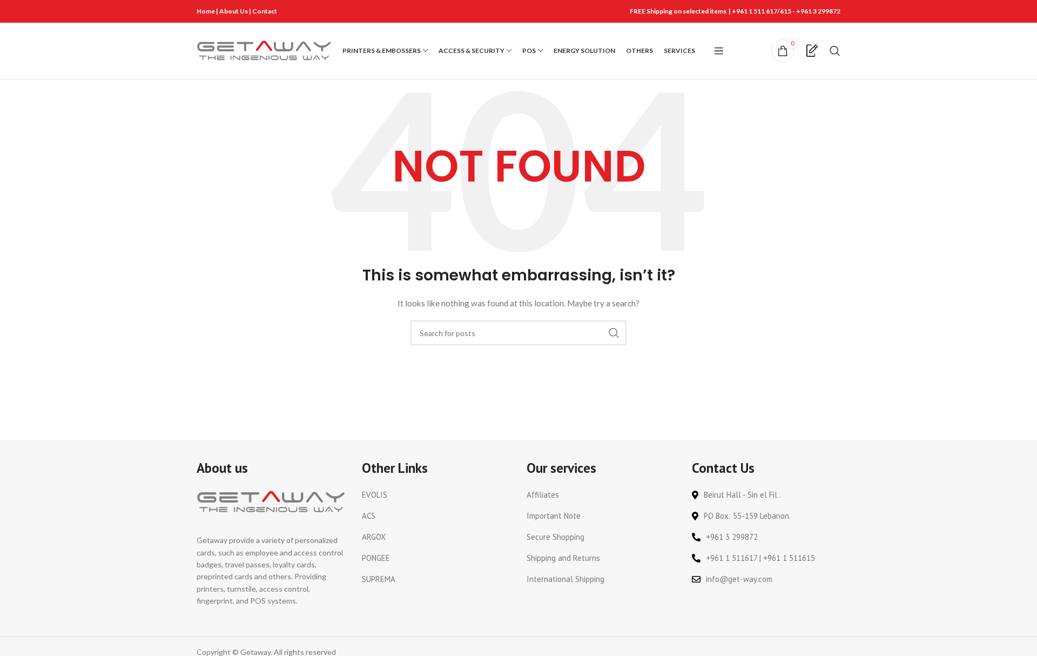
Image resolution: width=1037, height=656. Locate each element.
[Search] (835, 51)
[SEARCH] (614, 332)
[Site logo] (264, 50)
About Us (234, 11)
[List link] (436, 494)
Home (206, 11)
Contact (264, 11)
